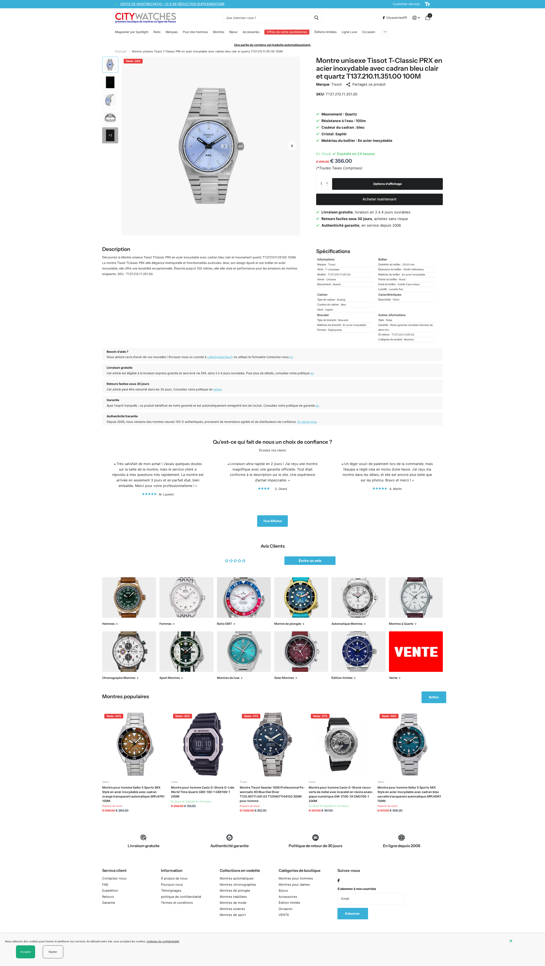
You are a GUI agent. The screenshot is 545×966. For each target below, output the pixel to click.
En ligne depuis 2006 (401, 846)
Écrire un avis (310, 561)
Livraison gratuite (143, 846)
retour (217, 389)
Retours (108, 897)
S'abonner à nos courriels (356, 889)
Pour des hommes (195, 32)
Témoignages (171, 891)
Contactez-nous (114, 878)
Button (434, 697)
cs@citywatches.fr (220, 357)
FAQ (105, 885)
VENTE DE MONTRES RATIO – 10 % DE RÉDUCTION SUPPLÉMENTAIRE (172, 4)
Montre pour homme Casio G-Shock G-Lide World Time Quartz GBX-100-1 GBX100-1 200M (202, 792)
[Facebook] (338, 881)
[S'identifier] (416, 18)
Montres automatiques (237, 878)
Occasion (368, 32)
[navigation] (110, 65)
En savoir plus (307, 421)
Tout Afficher (272, 521)
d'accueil (120, 51)
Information (171, 870)
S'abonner (352, 913)
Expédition (110, 891)
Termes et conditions (177, 903)
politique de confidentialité (181, 897)
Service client (114, 870)
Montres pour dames (294, 885)
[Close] (524, 941)
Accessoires (288, 897)
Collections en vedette (240, 870)
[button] (292, 146)
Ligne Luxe (349, 32)
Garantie (108, 903)
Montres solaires (232, 909)
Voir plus (385, 32)
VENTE (284, 915)
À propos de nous (174, 878)
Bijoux (233, 32)
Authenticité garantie (229, 846)
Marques (172, 32)
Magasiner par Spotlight (131, 32)
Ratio (157, 32)
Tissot (336, 84)
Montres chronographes (238, 885)
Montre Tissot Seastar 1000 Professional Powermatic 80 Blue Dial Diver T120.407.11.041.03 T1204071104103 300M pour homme (272, 794)
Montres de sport (233, 915)
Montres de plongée (235, 891)
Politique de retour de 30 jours (315, 846)
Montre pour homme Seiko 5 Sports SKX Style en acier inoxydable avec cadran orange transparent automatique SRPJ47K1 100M (133, 794)
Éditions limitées (325, 32)
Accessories (251, 32)
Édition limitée (289, 903)
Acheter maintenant (379, 199)
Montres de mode (233, 903)
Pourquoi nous (172, 885)
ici (291, 357)
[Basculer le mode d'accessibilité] (427, 4)
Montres (218, 32)
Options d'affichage (387, 184)
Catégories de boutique (299, 870)
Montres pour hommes (296, 878)
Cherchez (316, 17)
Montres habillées (233, 897)
